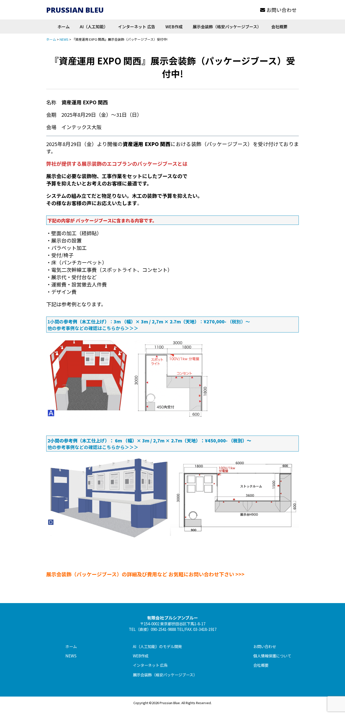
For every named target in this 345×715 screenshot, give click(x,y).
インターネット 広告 (136, 26)
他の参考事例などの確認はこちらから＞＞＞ (92, 328)
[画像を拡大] (202, 343)
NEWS (71, 655)
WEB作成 (174, 26)
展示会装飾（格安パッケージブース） (227, 26)
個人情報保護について (272, 655)
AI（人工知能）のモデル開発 (157, 646)
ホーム (64, 26)
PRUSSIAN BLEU (75, 10)
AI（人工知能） (94, 26)
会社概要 (279, 26)
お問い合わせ (281, 9)
